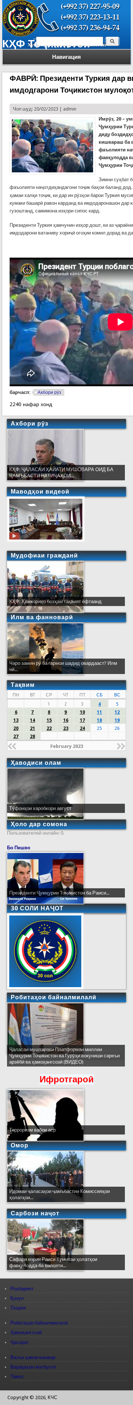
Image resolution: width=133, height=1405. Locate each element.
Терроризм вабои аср (32, 1130)
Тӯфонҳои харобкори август (40, 808)
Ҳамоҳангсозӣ (26, 1332)
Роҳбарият (22, 1288)
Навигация (66, 57)
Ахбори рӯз (49, 392)
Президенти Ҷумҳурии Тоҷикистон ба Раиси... (59, 893)
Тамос (17, 1376)
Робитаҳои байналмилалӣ (39, 1323)
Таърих (18, 1308)
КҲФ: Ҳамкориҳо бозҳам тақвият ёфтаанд (55, 601)
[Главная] (20, 34)
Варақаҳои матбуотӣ (33, 1367)
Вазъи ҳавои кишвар (32, 1357)
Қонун (17, 1298)
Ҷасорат (19, 1342)
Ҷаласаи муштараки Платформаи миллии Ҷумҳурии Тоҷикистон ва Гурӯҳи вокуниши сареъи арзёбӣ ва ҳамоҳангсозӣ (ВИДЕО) (64, 1056)
